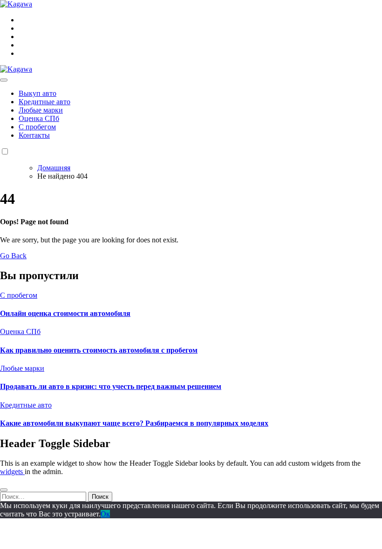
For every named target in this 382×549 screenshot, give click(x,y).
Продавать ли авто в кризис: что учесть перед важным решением (110, 386)
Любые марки (41, 110)
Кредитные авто (44, 102)
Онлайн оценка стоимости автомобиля (65, 313)
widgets (12, 471)
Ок (105, 514)
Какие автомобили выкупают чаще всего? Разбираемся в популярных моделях (134, 423)
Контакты (34, 135)
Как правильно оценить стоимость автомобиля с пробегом (99, 350)
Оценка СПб (39, 118)
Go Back (13, 256)
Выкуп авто (37, 93)
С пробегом (37, 127)
